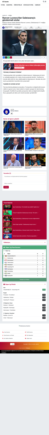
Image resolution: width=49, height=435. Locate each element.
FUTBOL (3, 5)
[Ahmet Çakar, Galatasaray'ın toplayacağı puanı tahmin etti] (13, 160)
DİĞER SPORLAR (18, 5)
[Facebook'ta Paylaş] (4, 57)
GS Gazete (5, 1)
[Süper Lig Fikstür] (45, 284)
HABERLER (37, 5)
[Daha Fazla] (11, 57)
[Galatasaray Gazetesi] (24, 326)
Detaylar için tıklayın (24, 279)
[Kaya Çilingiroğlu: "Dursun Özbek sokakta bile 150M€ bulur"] (13, 127)
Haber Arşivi (29, 338)
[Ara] (43, 1)
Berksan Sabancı (14, 110)
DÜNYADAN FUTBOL (28, 5)
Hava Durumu (7, 332)
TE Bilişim (28, 348)
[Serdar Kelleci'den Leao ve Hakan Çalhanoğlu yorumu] (13, 143)
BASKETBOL (9, 5)
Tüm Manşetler (30, 335)
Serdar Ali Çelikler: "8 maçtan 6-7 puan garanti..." (35, 150)
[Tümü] (45, 242)
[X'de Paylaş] (6, 57)
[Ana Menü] (45, 1)
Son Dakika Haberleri (8, 338)
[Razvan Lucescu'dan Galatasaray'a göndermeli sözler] (24, 43)
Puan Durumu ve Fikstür (9, 335)
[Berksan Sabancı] (6, 111)
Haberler (4, 15)
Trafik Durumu (30, 332)
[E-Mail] (12, 114)
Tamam (4, 352)
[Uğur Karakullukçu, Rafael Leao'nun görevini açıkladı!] (35, 127)
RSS (13, 344)
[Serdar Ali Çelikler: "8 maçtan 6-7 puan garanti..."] (35, 143)
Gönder (6, 187)
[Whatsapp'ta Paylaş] (8, 57)
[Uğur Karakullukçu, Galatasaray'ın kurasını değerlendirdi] (35, 160)
